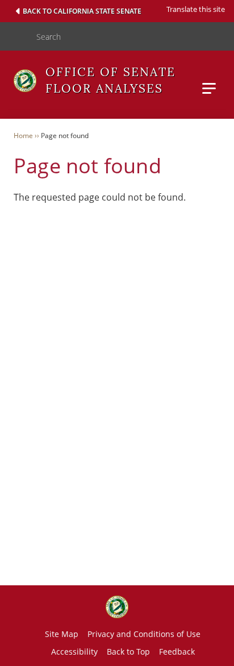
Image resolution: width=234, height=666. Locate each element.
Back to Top (128, 651)
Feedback (177, 651)
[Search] (13, 36)
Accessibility (74, 651)
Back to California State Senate (82, 11)
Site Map (61, 633)
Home (23, 135)
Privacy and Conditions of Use (143, 633)
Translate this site (195, 9)
